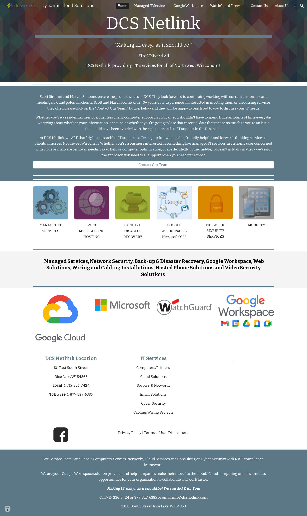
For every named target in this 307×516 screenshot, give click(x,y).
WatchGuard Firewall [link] (227, 6)
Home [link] (122, 6)
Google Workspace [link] (188, 6)
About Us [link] (282, 6)
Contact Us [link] (259, 6)
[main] (153, 41)
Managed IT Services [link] (150, 6)
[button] (302, 6)
